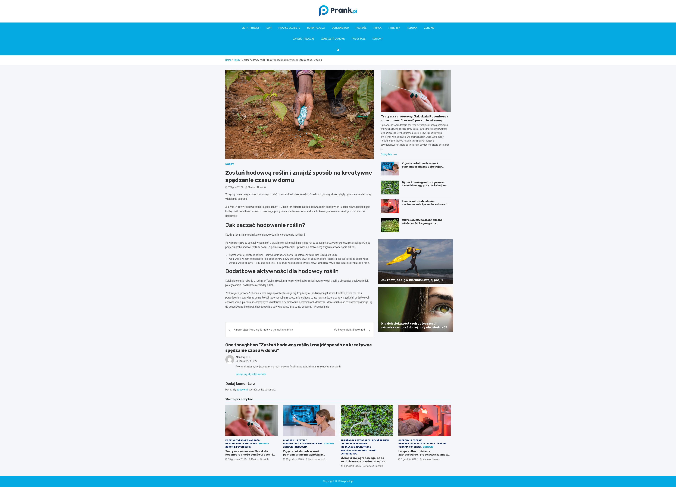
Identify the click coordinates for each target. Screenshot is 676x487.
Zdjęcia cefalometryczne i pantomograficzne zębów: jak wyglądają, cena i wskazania (422, 167)
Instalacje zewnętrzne (356, 447)
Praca (377, 27)
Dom (269, 27)
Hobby (229, 164)
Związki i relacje (303, 38)
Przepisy (394, 27)
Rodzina (412, 27)
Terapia (441, 443)
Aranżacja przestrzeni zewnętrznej (365, 440)
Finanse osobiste (289, 27)
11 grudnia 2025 (295, 459)
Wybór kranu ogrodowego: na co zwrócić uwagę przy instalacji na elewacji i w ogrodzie (424, 186)
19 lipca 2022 (235, 187)
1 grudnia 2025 (409, 459)
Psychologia (233, 443)
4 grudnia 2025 (352, 465)
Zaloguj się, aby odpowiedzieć (251, 374)
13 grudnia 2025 (237, 459)
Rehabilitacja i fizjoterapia (416, 443)
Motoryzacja (316, 27)
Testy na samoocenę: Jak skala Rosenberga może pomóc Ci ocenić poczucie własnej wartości (414, 120)
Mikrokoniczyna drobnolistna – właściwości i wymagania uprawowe (423, 223)
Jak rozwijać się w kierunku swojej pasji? (412, 280)
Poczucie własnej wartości (242, 440)
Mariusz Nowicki (257, 187)
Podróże (361, 27)
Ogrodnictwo (340, 27)
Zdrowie (429, 27)
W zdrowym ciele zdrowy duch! (349, 329)
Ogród (372, 450)
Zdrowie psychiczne (238, 447)
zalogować (242, 389)
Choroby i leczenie (295, 440)
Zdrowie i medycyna (295, 447)
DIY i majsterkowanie (354, 443)
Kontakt (378, 38)
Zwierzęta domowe (333, 38)
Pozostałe (358, 38)
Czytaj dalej (387, 154)
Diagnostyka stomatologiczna (303, 443)
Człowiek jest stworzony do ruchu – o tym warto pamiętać (263, 329)
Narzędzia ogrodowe (354, 450)
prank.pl (348, 481)
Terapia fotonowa (410, 447)
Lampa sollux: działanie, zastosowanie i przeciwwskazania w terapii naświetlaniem (425, 204)
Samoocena (250, 443)
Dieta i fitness (250, 27)
